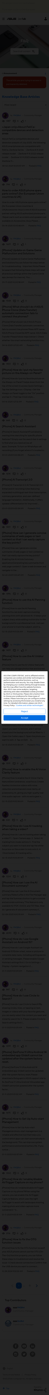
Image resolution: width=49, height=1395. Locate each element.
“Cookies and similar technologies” (29, 705)
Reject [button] (24, 711)
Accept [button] (24, 717)
